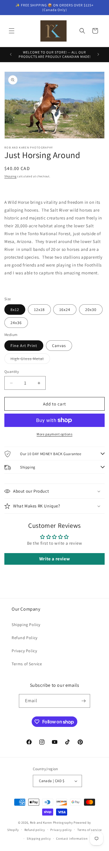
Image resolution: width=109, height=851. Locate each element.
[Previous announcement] (10, 54)
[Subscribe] (83, 701)
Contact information (71, 838)
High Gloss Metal (30, 360)
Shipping (10, 176)
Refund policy (34, 830)
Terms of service (89, 830)
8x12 (14, 309)
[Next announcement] (98, 54)
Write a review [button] (54, 559)
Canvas (59, 345)
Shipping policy (39, 838)
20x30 (91, 309)
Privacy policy (61, 830)
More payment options (54, 434)
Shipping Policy (26, 624)
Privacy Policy (24, 650)
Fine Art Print (23, 345)
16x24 (64, 309)
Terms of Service (27, 663)
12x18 (39, 309)
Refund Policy (24, 637)
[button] (11, 30)
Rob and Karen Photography (51, 822)
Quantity (11, 371)
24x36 (16, 322)
